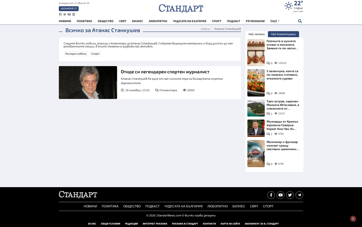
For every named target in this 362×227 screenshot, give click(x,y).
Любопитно (217, 206)
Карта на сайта (230, 224)
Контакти (209, 224)
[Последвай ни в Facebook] (271, 195)
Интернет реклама (155, 224)
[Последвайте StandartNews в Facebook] (60, 14)
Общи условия (110, 224)
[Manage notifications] (353, 219)
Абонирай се (69, 9)
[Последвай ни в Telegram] (299, 195)
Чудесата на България (183, 206)
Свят (254, 206)
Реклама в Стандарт (185, 224)
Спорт (95, 54)
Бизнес (238, 206)
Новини (205, 29)
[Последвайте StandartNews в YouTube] (69, 14)
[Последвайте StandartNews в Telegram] (73, 14)
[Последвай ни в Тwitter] (290, 195)
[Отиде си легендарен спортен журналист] (88, 82)
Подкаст (152, 206)
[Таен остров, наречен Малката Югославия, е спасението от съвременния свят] (256, 108)
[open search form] (300, 21)
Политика (110, 206)
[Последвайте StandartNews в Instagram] (64, 14)
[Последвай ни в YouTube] (280, 195)
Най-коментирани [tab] (283, 34)
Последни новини (75, 54)
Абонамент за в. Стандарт (262, 224)
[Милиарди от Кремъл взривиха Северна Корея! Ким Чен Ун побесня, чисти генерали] (256, 128)
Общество (132, 206)
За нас (92, 224)
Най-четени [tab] (256, 34)
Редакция (131, 224)
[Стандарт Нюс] (78, 197)
